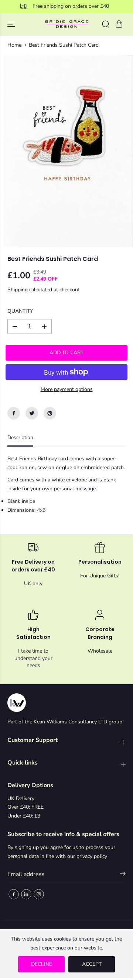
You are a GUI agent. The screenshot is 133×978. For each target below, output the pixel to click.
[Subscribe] (123, 874)
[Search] (105, 24)
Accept (92, 964)
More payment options (67, 389)
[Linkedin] (26, 894)
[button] (11, 24)
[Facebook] (13, 413)
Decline (41, 964)
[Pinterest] (50, 413)
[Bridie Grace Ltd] (67, 24)
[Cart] (119, 24)
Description (20, 437)
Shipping (17, 289)
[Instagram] (39, 894)
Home (14, 45)
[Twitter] (31, 413)
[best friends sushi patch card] (68, 151)
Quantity (20, 311)
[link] (66, 702)
